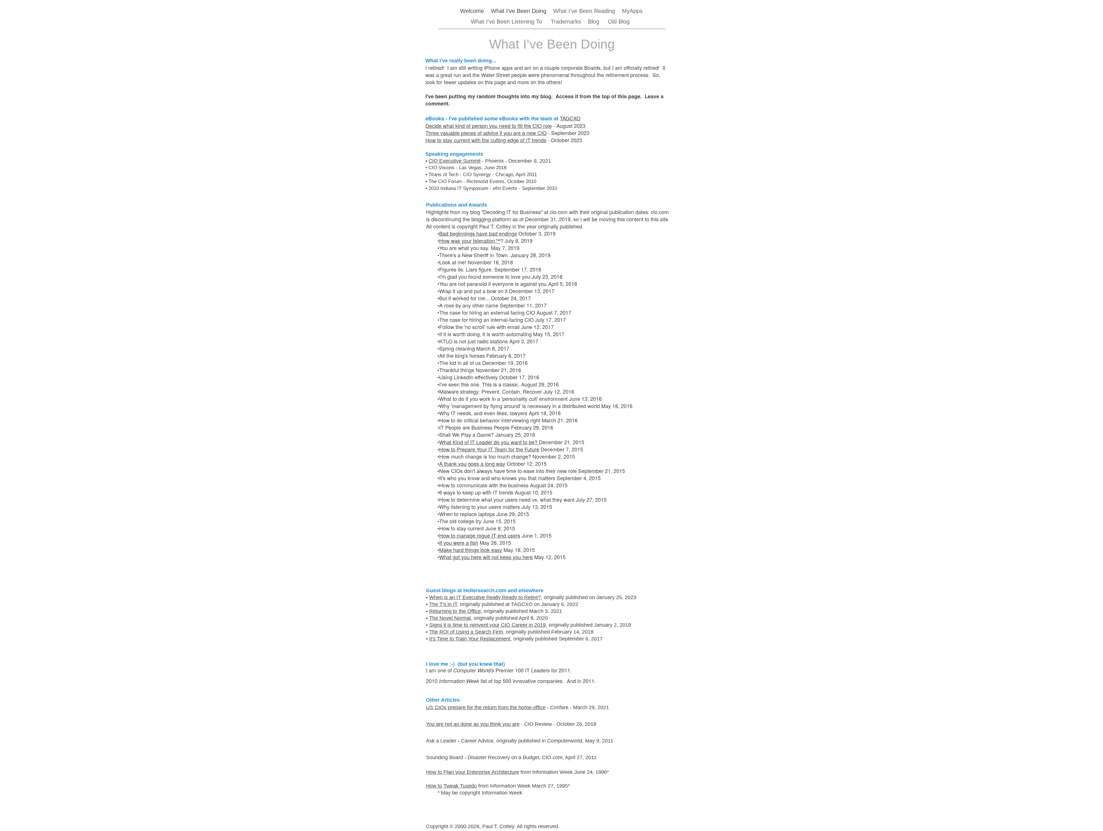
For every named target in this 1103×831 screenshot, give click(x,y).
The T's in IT (443, 604)
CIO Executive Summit (455, 161)
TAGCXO (570, 118)
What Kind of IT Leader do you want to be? (489, 442)
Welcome (472, 11)
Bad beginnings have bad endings (478, 233)
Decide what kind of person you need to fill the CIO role (488, 125)
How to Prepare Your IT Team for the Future (489, 449)
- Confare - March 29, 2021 (577, 707)
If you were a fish (458, 542)
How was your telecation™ (469, 240)
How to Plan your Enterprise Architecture (472, 772)
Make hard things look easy (470, 549)
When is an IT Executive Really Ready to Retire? (485, 597)
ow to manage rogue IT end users (481, 535)
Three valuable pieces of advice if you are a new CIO (486, 132)
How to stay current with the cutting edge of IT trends (485, 140)
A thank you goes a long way (472, 463)
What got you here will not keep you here (486, 557)
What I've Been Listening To (507, 21)
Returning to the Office (455, 611)
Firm (497, 632)
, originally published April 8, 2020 (509, 618)
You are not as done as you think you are (473, 724)
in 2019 (536, 625)
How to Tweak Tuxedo (451, 786)
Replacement (495, 639)
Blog (593, 21)
